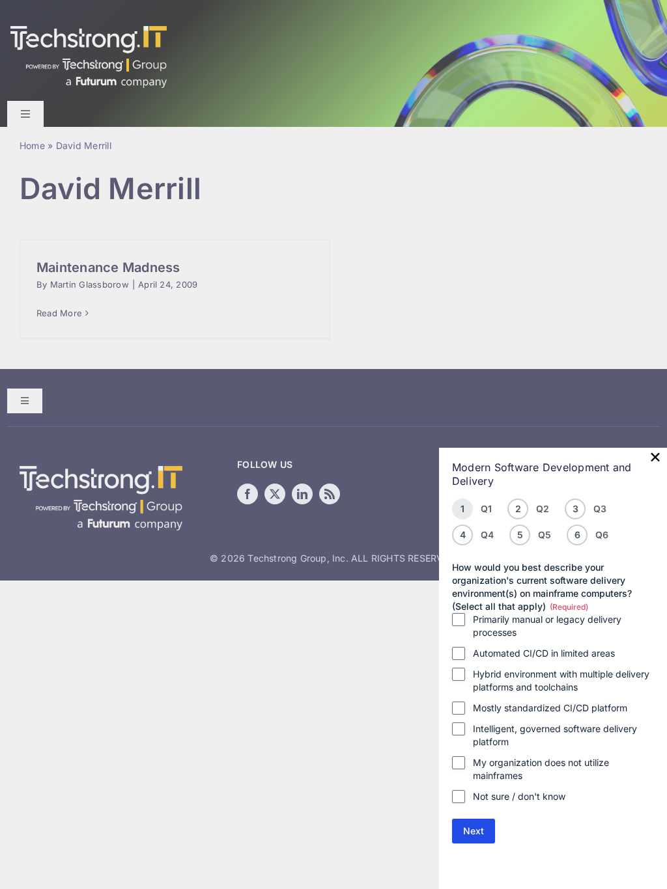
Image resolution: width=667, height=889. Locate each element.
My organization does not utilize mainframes (541, 769)
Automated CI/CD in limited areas (544, 653)
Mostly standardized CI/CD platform (550, 707)
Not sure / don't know (519, 796)
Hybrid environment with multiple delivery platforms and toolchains (561, 680)
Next (473, 830)
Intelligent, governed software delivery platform (555, 735)
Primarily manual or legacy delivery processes (547, 626)
